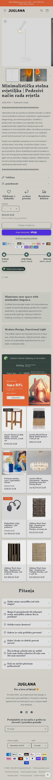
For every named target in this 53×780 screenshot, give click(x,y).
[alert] (26, 390)
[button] (48, 376)
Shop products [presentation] (16, 397)
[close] (48, 376)
